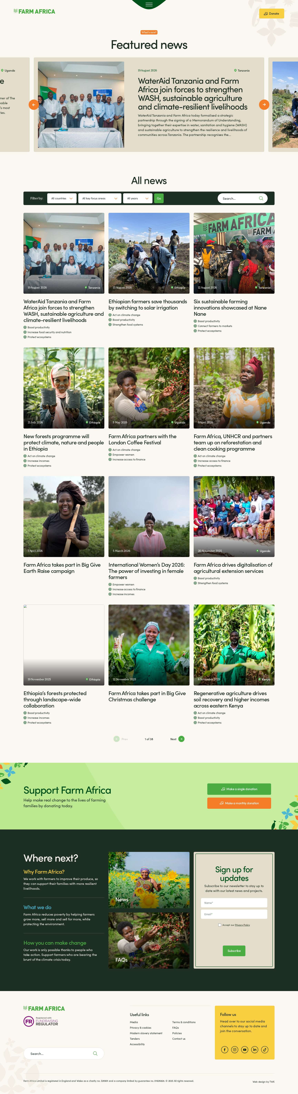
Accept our (236, 925)
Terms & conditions (183, 1022)
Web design (259, 1081)
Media (134, 1022)
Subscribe (234, 950)
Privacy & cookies (140, 1027)
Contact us (178, 1038)
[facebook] (225, 1049)
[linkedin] (255, 1049)
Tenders (135, 1038)
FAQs (175, 1027)
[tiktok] (264, 1049)
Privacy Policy (242, 925)
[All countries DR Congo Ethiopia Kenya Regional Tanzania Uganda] (62, 198)
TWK (272, 1081)
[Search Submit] (97, 1053)
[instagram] (235, 1049)
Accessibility (137, 1044)
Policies (177, 1033)
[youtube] (245, 1049)
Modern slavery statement (146, 1033)
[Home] (34, 11)
